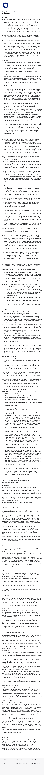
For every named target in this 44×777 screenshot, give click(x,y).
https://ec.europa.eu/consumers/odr (19, 402)
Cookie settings (19, 763)
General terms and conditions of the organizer (32, 759)
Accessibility (33, 763)
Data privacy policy (26, 763)
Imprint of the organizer (6, 759)
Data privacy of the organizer (17, 759)
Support (38, 763)
